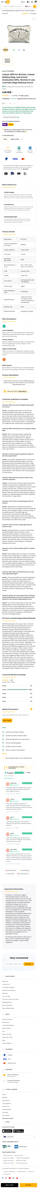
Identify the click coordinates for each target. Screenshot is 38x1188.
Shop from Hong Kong (22, 1158)
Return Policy (6, 1028)
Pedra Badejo (6, 1109)
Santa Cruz (5, 1106)
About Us (5, 981)
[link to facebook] (19, 50)
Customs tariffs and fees (10, 999)
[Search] (34, 6)
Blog (3, 1040)
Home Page (5, 10)
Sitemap (5, 993)
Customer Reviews (8, 1025)
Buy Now (25, 169)
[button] (23, 2)
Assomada (5, 1115)
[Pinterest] (18, 1178)
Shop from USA (8, 1155)
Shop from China (21, 1160)
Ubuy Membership (8, 1008)
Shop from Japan (9, 1158)
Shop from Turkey (9, 1163)
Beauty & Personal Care (17, 10)
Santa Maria (6, 1100)
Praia (3, 1094)
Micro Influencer (7, 1005)
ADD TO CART (10, 1185)
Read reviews (8, 778)
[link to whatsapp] (14, 50)
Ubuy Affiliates (7, 1043)
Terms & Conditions (9, 1171)
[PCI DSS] (6, 1146)
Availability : (6, 99)
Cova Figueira (6, 1103)
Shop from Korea (8, 1160)
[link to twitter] (24, 50)
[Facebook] (3, 1178)
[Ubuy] (7, 2)
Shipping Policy (7, 1002)
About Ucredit (6, 1034)
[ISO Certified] (20, 1146)
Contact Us (6, 984)
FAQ (3, 1031)
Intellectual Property (8, 990)
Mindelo (4, 1097)
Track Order (6, 996)
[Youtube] (11, 1178)
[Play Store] (18, 1131)
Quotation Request (8, 987)
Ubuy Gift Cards (7, 1037)
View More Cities (7, 1118)
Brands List (5, 1022)
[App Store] (7, 1131)
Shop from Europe (22, 1163)
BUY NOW (28, 1185)
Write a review (7, 720)
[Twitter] (14, 1178)
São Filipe (5, 1112)
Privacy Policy (22, 1171)
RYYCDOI (5, 13)
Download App (7, 1019)
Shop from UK (19, 1155)
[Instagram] (7, 1178)
